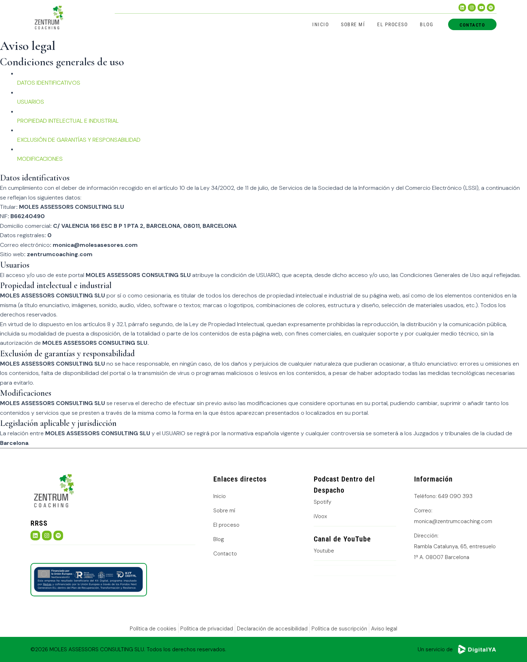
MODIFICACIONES (40, 159)
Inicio (320, 24)
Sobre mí (353, 24)
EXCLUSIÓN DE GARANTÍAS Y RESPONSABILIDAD (79, 140)
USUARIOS (30, 101)
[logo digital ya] (477, 649)
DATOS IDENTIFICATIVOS (48, 82)
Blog (426, 24)
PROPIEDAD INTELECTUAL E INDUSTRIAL (68, 121)
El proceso (392, 24)
